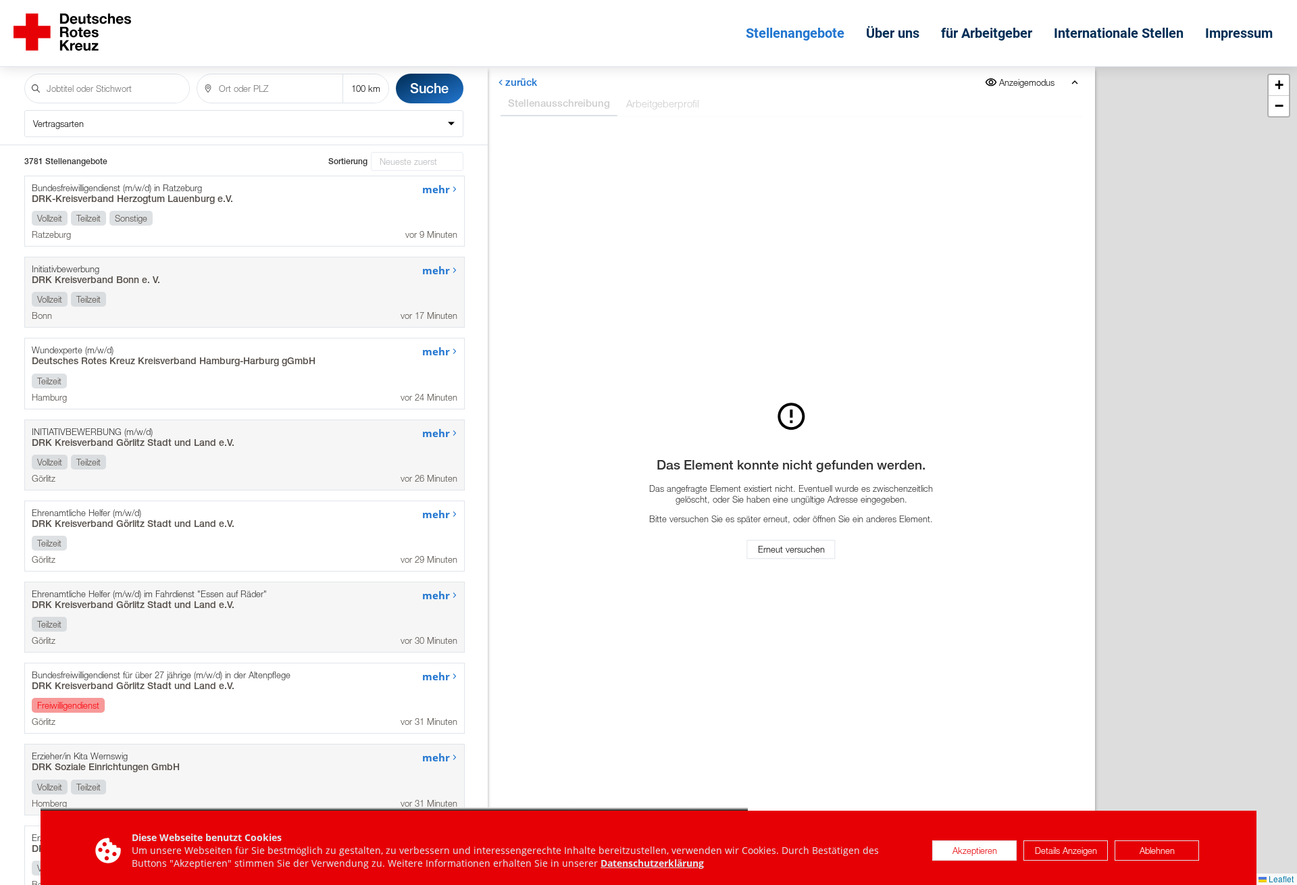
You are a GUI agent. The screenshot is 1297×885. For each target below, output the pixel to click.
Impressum (1239, 33)
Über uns (892, 33)
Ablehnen (1157, 850)
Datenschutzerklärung (652, 863)
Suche (429, 88)
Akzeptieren (974, 850)
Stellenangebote (795, 33)
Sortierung (347, 161)
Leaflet (1280, 878)
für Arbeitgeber (986, 33)
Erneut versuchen (791, 549)
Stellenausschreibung (559, 103)
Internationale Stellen (1119, 33)
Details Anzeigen (1066, 850)
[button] (1279, 85)
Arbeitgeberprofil (662, 103)
